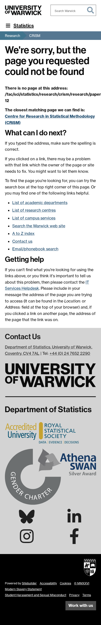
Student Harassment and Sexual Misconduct (35, 595)
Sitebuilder (29, 583)
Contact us (22, 241)
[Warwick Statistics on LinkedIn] (74, 521)
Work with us (80, 605)
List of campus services (33, 218)
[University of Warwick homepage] (23, 10)
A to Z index (23, 233)
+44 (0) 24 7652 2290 (70, 353)
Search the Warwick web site (38, 225)
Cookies (65, 583)
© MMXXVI (81, 583)
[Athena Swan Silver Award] (50, 476)
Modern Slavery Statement (23, 589)
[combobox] (73, 10)
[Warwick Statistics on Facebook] (74, 540)
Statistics (23, 26)
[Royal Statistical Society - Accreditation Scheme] (43, 432)
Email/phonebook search (35, 248)
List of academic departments (39, 202)
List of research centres (34, 210)
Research (12, 36)
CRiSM (34, 36)
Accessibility (48, 583)
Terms (86, 595)
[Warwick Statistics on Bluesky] (27, 520)
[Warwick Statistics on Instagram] (27, 540)
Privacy (74, 595)
